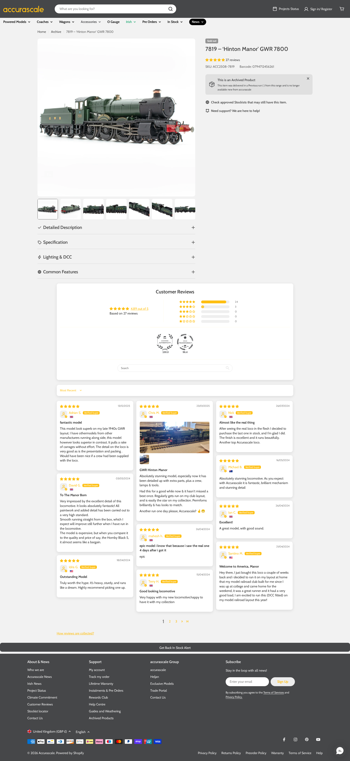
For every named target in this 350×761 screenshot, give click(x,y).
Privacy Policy (207, 753)
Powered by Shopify (70, 753)
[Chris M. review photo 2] (144, 459)
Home (41, 32)
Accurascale (47, 753)
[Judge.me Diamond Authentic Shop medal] (165, 342)
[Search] (170, 8)
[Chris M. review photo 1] (175, 437)
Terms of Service (300, 753)
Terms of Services (273, 692)
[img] (69, 406)
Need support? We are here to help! (235, 111)
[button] (215, 60)
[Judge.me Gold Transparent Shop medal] (185, 342)
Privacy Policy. (234, 697)
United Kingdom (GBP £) (50, 731)
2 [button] (170, 621)
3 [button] (176, 621)
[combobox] (115, 8)
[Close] (308, 78)
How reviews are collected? (75, 633)
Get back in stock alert (175, 648)
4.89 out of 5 (139, 309)
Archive (56, 32)
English (81, 732)
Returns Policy (231, 753)
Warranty (277, 753)
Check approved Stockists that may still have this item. (249, 102)
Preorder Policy (256, 753)
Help (319, 753)
